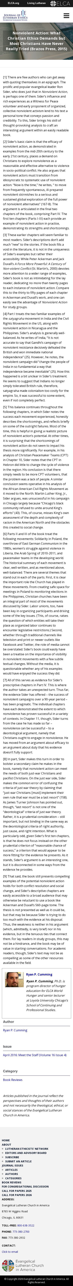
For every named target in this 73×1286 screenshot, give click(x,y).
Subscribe (12, 1157)
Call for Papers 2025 (17, 1191)
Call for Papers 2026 (17, 1195)
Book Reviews (12, 1080)
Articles (11, 1170)
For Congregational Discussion (25, 1186)
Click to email (10, 1251)
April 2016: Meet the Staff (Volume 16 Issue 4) (34, 1055)
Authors (11, 1174)
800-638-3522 (25, 1225)
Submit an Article (18, 1161)
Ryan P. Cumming (39, 974)
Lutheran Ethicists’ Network (26, 1149)
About (6, 1144)
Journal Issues (12, 1165)
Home (6, 1140)
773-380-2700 (21, 1231)
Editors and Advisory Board (26, 1153)
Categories (13, 1178)
